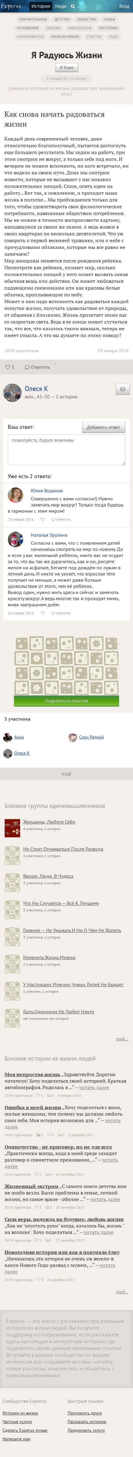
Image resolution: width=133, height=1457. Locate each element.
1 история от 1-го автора (66, 78)
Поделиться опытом (66, 701)
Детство (62, 19)
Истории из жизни (20, 1413)
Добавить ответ (103, 427)
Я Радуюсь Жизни (66, 55)
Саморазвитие (30, 36)
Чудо (113, 36)
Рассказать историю (87, 1421)
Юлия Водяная (47, 490)
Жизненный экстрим (31, 1186)
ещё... (122, 1039)
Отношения (28, 28)
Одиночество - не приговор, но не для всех (58, 1147)
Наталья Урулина (49, 535)
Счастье (94, 36)
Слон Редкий (91, 737)
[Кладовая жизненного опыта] (11, 6)
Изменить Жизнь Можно (49, 957)
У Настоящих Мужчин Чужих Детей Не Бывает (73, 984)
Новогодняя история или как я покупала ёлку (62, 1252)
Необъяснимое (65, 36)
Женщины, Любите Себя (49, 822)
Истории (41, 6)
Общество (86, 19)
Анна (19, 737)
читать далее (94, 1087)
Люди (60, 6)
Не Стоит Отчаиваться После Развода (63, 849)
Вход (124, 6)
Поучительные (33, 19)
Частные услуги (17, 1421)
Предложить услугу (86, 1430)
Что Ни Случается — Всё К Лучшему (61, 903)
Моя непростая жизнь (32, 1074)
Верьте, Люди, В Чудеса (48, 876)
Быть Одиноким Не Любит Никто (58, 1011)
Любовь (53, 28)
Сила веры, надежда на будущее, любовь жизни (64, 1219)
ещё (66, 773)
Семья (109, 19)
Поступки (108, 28)
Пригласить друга (85, 1413)
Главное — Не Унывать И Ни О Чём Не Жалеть (72, 930)
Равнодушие (80, 28)
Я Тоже (66, 67)
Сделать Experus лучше (24, 1430)
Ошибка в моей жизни (33, 1107)
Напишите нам (16, 1439)
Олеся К (36, 388)
